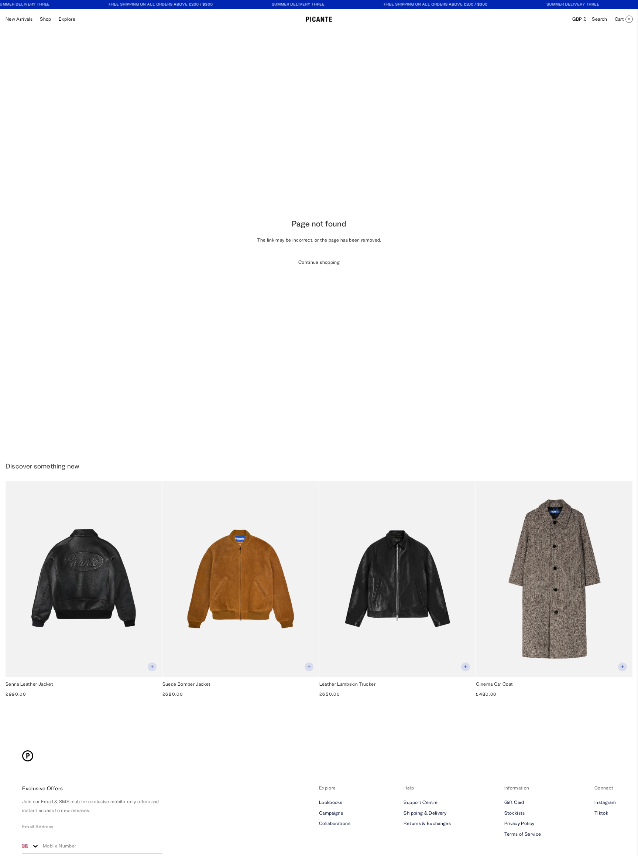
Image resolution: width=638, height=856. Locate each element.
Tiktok (601, 813)
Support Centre (421, 802)
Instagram (605, 802)
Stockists (514, 813)
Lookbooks (330, 802)
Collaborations (334, 823)
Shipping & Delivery (425, 813)
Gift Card (514, 802)
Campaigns (331, 813)
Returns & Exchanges (427, 823)
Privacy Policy (519, 823)
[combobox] (30, 846)
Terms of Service (522, 834)
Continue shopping (319, 262)
